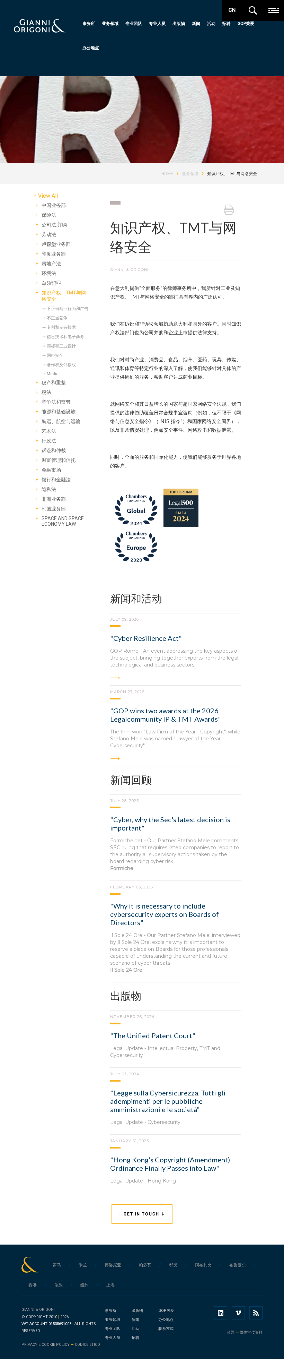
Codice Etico (87, 1344)
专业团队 (133, 23)
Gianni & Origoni (38, 1309)
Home (167, 173)
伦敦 (58, 1285)
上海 (110, 1285)
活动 (211, 23)
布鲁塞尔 (237, 1265)
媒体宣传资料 (251, 1332)
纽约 (84, 1285)
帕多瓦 (145, 1265)
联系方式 (166, 1328)
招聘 (226, 23)
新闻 (196, 23)
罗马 (57, 1265)
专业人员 (157, 23)
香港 (32, 1285)
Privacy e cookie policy (45, 1344)
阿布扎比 (203, 1265)
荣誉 (230, 1332)
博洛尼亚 (113, 1265)
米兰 (83, 1265)
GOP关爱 (246, 23)
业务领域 (110, 23)
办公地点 (90, 47)
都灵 (173, 1265)
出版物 (178, 23)
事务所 (88, 23)
